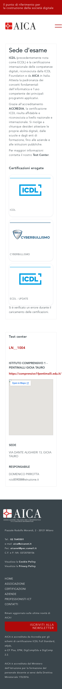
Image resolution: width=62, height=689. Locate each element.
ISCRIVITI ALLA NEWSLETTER (42, 627)
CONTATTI (11, 604)
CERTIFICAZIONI (15, 589)
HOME (9, 579)
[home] (27, 26)
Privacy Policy (27, 566)
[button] (58, 26)
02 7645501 (17, 539)
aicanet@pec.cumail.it (23, 548)
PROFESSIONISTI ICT (18, 599)
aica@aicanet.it (22, 544)
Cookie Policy (27, 562)
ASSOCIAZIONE (15, 584)
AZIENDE (10, 594)
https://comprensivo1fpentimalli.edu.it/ (31, 373)
